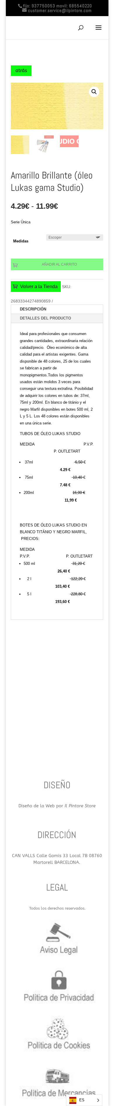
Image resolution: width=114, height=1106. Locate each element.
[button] (94, 91)
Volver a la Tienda (39, 286)
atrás (21, 70)
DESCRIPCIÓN (33, 309)
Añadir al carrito (59, 264)
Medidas (20, 241)
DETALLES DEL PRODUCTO (45, 318)
